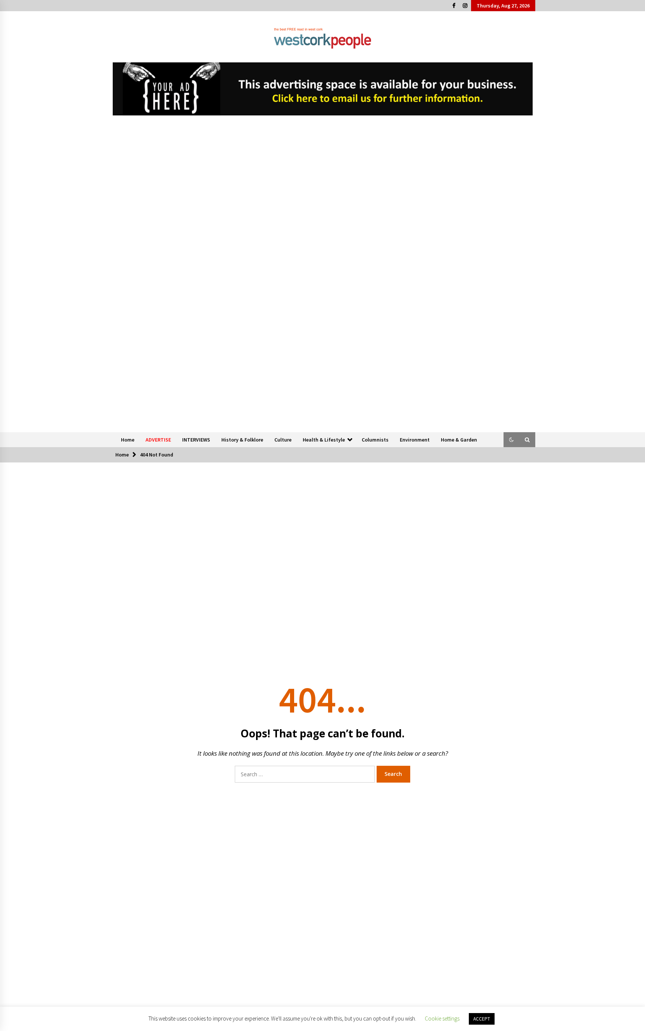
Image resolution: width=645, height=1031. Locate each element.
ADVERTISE (158, 439)
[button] (511, 439)
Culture (283, 439)
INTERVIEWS (196, 439)
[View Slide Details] (323, 88)
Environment (415, 439)
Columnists (375, 439)
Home (127, 439)
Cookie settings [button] (442, 1018)
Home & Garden (459, 439)
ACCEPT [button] (481, 1019)
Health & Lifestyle (324, 439)
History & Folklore (242, 439)
